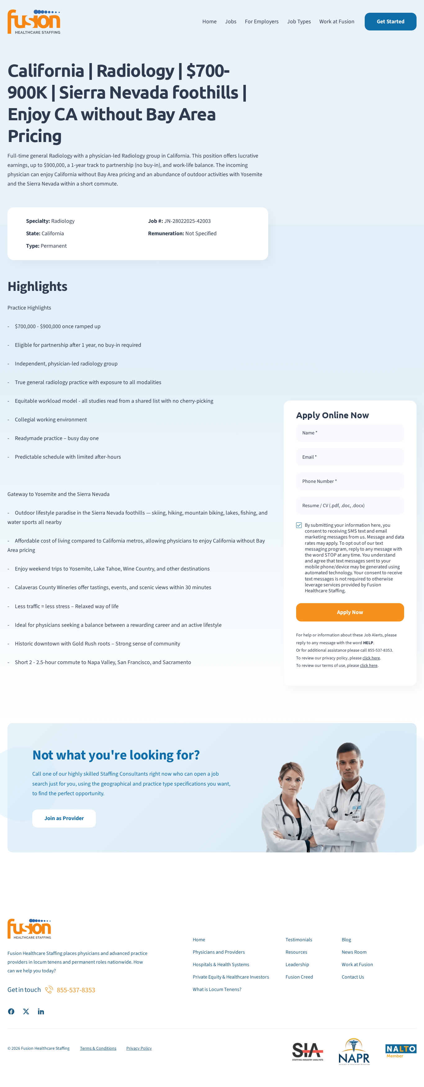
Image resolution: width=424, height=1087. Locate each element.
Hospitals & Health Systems (221, 964)
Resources (296, 952)
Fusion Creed (299, 977)
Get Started (390, 21)
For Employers (262, 21)
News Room (354, 952)
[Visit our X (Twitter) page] (26, 1010)
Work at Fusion (336, 21)
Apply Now (350, 612)
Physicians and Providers (219, 952)
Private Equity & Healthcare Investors (231, 977)
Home (209, 21)
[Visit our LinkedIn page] (41, 1010)
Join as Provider (64, 818)
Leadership (297, 964)
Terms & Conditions (98, 1048)
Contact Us (353, 977)
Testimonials (299, 939)
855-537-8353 (380, 650)
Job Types (299, 21)
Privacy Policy (139, 1048)
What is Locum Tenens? (217, 989)
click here (371, 658)
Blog (346, 939)
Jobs (231, 21)
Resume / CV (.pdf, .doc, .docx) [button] (333, 505)
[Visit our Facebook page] (11, 1010)
